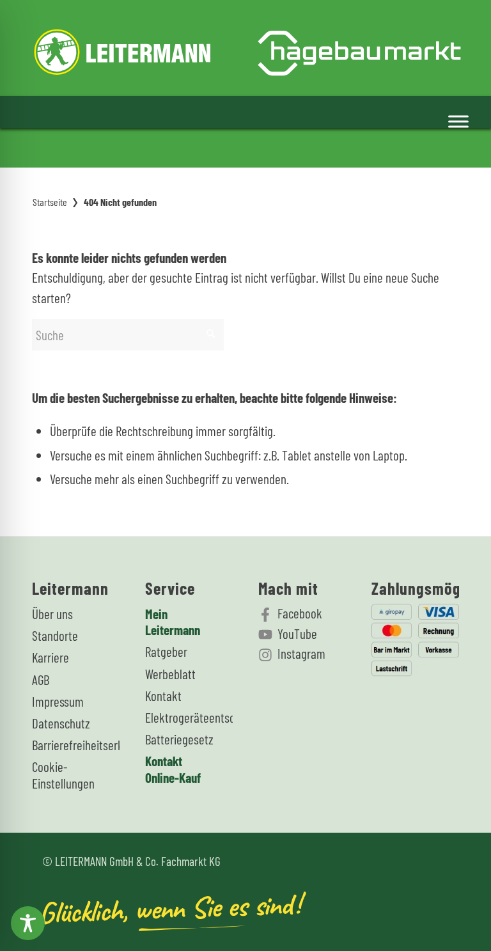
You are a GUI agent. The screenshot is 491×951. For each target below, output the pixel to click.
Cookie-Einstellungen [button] (62, 774)
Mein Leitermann (172, 622)
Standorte (55, 635)
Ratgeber (166, 651)
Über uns (52, 614)
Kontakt (163, 695)
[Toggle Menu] (458, 121)
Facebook (299, 613)
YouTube (297, 633)
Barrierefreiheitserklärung (62, 745)
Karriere (50, 657)
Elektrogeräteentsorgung (175, 717)
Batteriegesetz (175, 739)
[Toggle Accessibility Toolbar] (28, 923)
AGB (40, 680)
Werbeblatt (170, 674)
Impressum (58, 701)
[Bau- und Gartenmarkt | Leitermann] (248, 48)
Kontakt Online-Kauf (173, 769)
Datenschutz (61, 723)
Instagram (301, 653)
